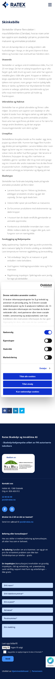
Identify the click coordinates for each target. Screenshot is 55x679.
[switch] (48, 340)
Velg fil (6, 647)
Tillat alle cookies (27, 376)
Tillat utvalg (27, 384)
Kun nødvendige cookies (27, 391)
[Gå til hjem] (13, 4)
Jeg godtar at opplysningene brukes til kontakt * (25, 652)
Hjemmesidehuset (20, 671)
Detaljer (43, 368)
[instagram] (12, 509)
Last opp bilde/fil (9, 643)
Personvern (37, 671)
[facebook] (4, 509)
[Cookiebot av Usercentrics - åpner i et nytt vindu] (40, 286)
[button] (41, 5)
